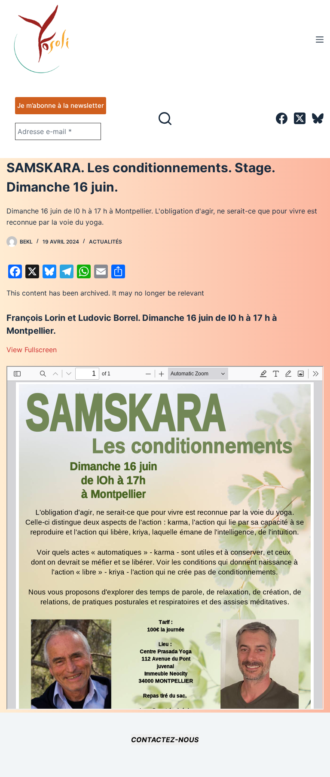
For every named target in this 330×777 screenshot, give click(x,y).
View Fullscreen (31, 349)
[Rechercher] (165, 118)
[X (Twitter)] (300, 118)
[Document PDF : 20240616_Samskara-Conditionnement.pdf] (164, 538)
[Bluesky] (318, 118)
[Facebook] (281, 118)
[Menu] (320, 39)
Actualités (105, 241)
